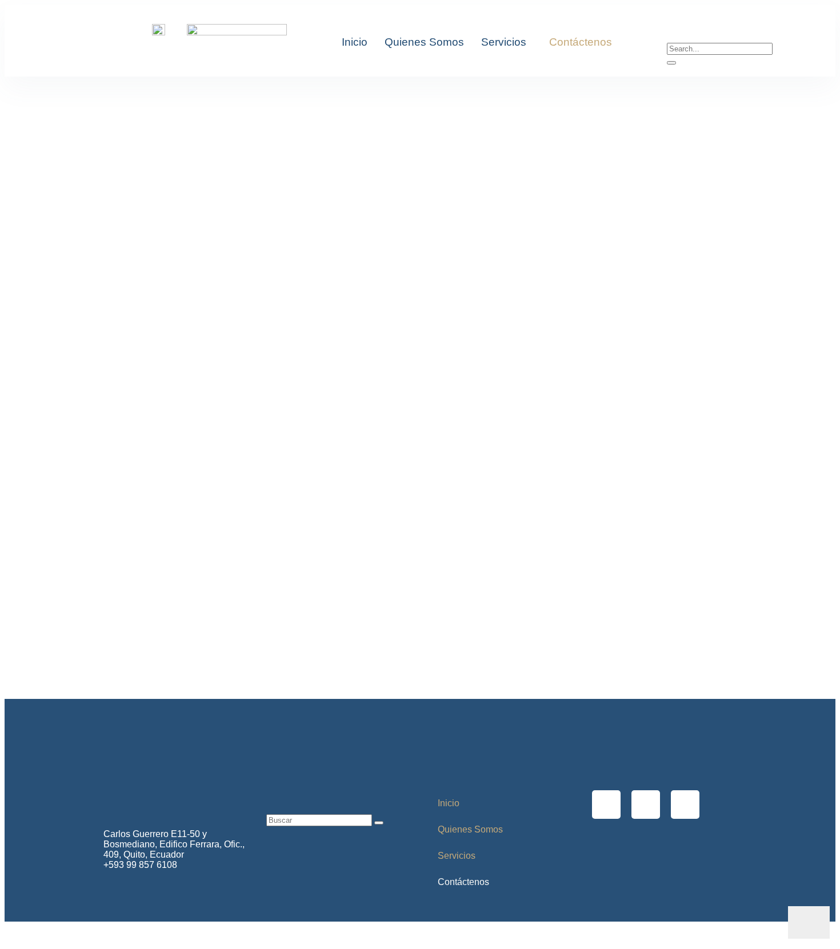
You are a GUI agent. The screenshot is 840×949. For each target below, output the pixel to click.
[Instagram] (645, 804)
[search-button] (671, 63)
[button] (507, 42)
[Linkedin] (685, 804)
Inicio (354, 42)
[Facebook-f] (606, 804)
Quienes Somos (424, 42)
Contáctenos (580, 42)
